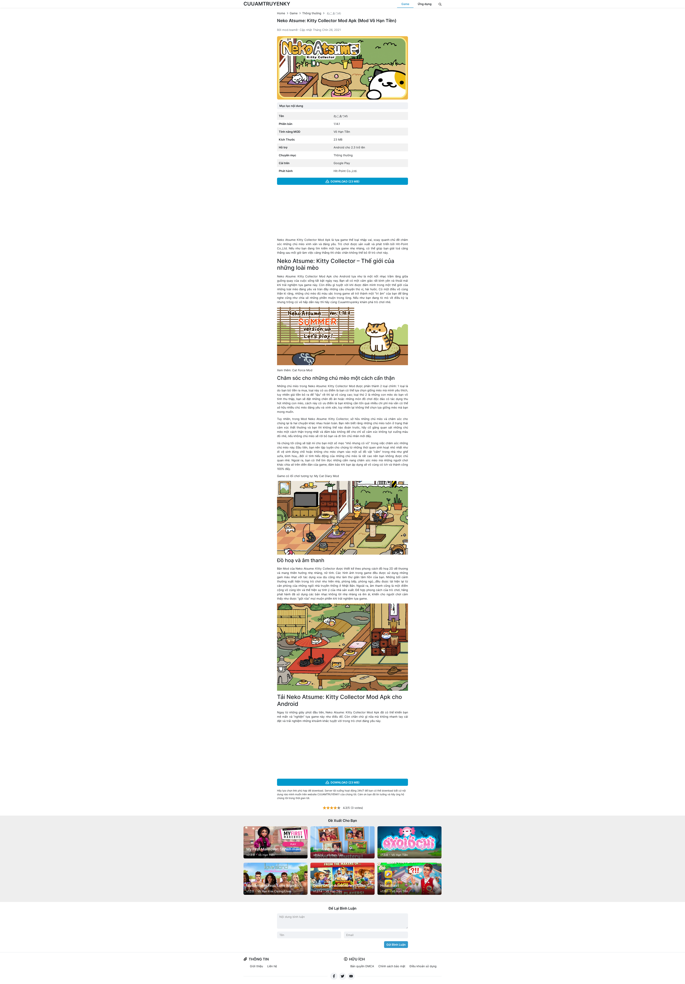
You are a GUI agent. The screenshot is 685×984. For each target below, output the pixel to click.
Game (405, 4)
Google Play (342, 163)
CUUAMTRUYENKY (266, 4)
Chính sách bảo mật (391, 966)
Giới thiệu (256, 966)
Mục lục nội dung (291, 106)
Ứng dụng (425, 4)
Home (281, 13)
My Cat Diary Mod (326, 476)
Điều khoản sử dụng (423, 966)
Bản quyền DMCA (362, 966)
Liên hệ (272, 966)
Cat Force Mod (302, 370)
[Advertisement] (342, 213)
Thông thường (311, 13)
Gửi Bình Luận (396, 944)
